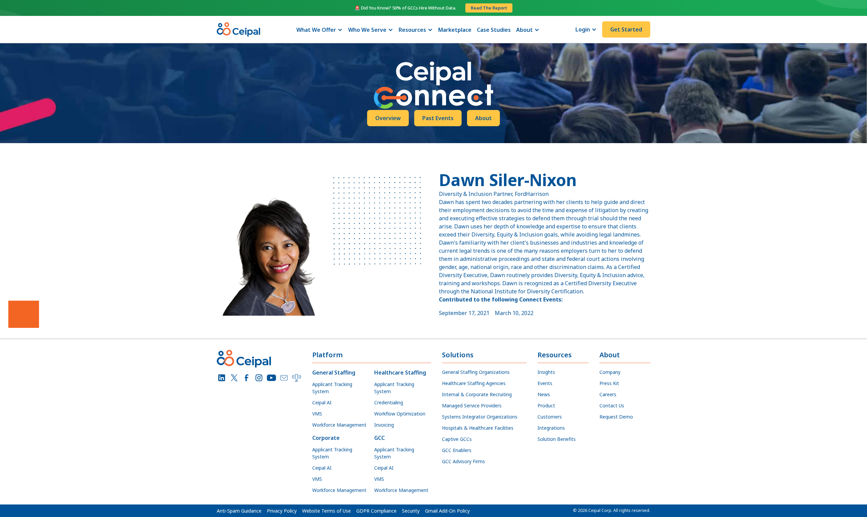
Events (544, 383)
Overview (388, 118)
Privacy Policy (282, 511)
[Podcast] (296, 378)
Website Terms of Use (326, 511)
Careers (607, 394)
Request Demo (616, 416)
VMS (317, 413)
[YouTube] (271, 378)
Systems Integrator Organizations (479, 416)
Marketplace (454, 29)
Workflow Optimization (399, 413)
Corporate (326, 438)
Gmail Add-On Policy (447, 511)
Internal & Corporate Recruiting (477, 394)
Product (546, 405)
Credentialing (388, 402)
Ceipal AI (322, 402)
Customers (549, 416)
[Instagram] (259, 378)
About (483, 118)
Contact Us (611, 405)
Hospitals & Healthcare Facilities (477, 428)
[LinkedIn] (222, 378)
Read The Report (489, 8)
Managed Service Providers (472, 405)
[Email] (284, 378)
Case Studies (494, 29)
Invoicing (384, 425)
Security (411, 511)
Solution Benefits (556, 439)
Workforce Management (339, 425)
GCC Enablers (456, 450)
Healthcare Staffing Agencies (474, 383)
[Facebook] (247, 378)
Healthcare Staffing (400, 372)
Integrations (551, 428)
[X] (234, 378)
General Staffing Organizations (476, 372)
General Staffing (333, 372)
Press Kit (609, 383)
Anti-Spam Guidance (239, 511)
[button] (319, 30)
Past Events (437, 118)
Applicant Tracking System (332, 388)
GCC (379, 438)
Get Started (626, 29)
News (543, 394)
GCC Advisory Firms (463, 461)
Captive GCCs (457, 439)
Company (609, 372)
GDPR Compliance (376, 511)
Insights (546, 372)
